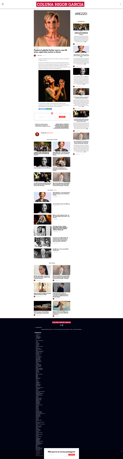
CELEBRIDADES (38, 438)
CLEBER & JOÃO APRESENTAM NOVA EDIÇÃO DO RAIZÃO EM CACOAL (41, 153)
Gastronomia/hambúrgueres (40, 391)
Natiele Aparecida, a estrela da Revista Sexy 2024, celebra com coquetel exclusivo (42, 277)
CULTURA (37, 431)
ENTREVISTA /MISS (39, 412)
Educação (37, 417)
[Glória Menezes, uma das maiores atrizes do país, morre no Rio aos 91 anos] (61, 146)
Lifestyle (37, 381)
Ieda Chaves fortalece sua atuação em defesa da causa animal (60, 169)
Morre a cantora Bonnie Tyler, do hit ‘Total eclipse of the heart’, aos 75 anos (61, 216)
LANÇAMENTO (38, 382)
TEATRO (37, 345)
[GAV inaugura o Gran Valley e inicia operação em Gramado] (42, 306)
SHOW (37, 347)
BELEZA (37, 445)
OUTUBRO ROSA (38, 364)
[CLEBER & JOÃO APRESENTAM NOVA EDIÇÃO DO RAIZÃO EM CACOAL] (42, 146)
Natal (37, 373)
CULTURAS (37, 428)
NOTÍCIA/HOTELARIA (39, 368)
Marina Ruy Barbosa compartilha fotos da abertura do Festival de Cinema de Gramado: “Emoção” (61, 184)
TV (36, 339)
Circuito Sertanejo (38, 436)
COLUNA (37, 435)
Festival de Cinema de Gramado (39, 181)
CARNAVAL (37, 440)
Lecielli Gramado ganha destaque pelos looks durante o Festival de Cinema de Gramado (42, 184)
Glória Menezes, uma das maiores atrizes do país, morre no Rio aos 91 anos (61, 153)
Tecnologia (37, 344)
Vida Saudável (38, 334)
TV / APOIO (37, 338)
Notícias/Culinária (38, 365)
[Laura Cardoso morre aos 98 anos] (42, 162)
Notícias (54, 166)
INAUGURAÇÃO (38, 384)
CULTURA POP (38, 429)
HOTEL (37, 386)
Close (121, 451)
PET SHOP (37, 363)
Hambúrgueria (38, 388)
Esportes (37, 409)
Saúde (37, 350)
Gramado (37, 389)
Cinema (37, 437)
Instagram (37, 383)
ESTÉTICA (37, 408)
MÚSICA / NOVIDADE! (39, 374)
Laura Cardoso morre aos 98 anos (42, 167)
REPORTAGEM (38, 359)
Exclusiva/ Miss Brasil (39, 404)
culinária (37, 433)
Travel (37, 342)
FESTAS (37, 397)
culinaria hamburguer (39, 432)
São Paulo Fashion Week (39, 351)
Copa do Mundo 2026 (39, 434)
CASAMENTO (38, 439)
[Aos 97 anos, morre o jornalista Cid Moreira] (42, 253)
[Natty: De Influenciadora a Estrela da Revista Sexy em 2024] (42, 287)
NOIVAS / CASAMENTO (39, 369)
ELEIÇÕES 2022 (38, 416)
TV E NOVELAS (38, 336)
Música (37, 375)
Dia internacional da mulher (40, 422)
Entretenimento (38, 414)
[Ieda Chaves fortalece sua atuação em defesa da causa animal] (61, 162)
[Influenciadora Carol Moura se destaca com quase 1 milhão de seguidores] (61, 306)
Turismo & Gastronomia (39, 340)
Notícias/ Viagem (38, 366)
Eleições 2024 (38, 415)
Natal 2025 (37, 371)
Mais (84, 84)
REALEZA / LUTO (38, 360)
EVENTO (37, 407)
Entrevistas (37, 410)
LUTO (35, 166)
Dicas (37, 421)
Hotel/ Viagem (38, 385)
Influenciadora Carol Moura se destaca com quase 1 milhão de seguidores (60, 313)
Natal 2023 (37, 372)
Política (37, 362)
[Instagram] (60, 325)
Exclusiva (37, 405)
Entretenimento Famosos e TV (40, 413)
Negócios (37, 370)
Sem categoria (38, 348)
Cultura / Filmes (38, 430)
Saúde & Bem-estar (39, 349)
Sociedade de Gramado (39, 346)
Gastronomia (38, 392)
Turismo (37, 341)
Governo (37, 390)
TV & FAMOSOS (38, 337)
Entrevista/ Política (39, 411)
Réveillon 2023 (38, 358)
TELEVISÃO (37, 343)
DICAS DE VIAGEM (38, 420)
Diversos (37, 419)
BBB (36, 446)
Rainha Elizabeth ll (38, 361)
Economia (37, 418)
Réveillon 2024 (38, 357)
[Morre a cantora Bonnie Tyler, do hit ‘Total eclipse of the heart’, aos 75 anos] (42, 220)
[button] (120, 4)
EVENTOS (37, 406)
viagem (37, 335)
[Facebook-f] (62, 325)
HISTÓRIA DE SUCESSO (39, 387)
